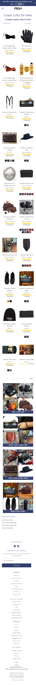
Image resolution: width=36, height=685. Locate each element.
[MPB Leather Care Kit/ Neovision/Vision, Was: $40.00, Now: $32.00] (26, 68)
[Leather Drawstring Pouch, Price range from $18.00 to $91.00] (26, 207)
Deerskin (16, 653)
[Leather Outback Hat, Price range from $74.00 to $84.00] (26, 137)
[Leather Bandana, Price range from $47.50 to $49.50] (26, 245)
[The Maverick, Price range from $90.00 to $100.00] (26, 36)
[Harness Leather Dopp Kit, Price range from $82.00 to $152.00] (9, 207)
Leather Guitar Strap (26, 359)
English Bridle (16, 658)
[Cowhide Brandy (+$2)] (28, 265)
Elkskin (16, 656)
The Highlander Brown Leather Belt (9, 79)
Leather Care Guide (16, 618)
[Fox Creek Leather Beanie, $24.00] (9, 314)
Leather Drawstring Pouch (27, 218)
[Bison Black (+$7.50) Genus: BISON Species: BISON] (13, 161)
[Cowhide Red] (28, 230)
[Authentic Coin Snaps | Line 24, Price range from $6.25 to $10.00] (9, 173)
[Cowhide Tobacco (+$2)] (30, 265)
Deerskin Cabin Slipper (9, 289)
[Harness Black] (6, 161)
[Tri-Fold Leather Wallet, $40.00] (26, 314)
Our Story (16, 581)
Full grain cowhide (16, 650)
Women (16, 627)
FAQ (16, 607)
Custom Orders (16, 602)
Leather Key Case (9, 359)
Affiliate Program (16, 612)
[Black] (25, 125)
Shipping (16, 610)
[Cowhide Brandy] (30, 230)
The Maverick (26, 46)
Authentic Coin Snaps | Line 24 (9, 184)
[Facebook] (15, 546)
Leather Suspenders (9, 112)
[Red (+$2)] (25, 194)
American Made (16, 578)
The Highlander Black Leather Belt (9, 47)
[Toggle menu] (2, 8)
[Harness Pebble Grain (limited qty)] (11, 161)
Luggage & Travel (16, 638)
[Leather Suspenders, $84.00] (9, 102)
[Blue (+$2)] (28, 194)
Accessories (16, 641)
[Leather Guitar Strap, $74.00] (26, 349)
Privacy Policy (16, 594)
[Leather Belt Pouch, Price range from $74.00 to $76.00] (26, 173)
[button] (18, 23)
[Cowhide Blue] (25, 230)
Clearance (16, 643)
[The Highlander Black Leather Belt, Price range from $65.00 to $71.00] (9, 36)
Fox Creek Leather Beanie (9, 325)
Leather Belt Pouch (26, 183)
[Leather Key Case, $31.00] (9, 349)
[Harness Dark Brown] (8, 161)
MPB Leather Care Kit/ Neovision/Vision (26, 79)
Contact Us (16, 591)
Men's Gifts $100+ (7, 528)
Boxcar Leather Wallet (9, 149)
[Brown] (28, 125)
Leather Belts (17, 633)
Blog (16, 586)
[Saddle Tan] (8, 301)
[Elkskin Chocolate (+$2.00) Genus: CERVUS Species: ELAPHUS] (30, 232)
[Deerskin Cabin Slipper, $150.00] (9, 278)
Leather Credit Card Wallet (26, 113)
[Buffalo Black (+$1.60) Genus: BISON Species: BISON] (23, 232)
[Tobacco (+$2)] (32, 194)
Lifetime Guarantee (16, 583)
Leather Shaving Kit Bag (26, 289)
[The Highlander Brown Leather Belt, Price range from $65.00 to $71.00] (9, 68)
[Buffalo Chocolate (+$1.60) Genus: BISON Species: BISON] (25, 232)
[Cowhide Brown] (23, 230)
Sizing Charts (17, 604)
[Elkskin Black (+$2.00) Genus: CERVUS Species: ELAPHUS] (28, 232)
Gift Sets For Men (7, 520)
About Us (16, 575)
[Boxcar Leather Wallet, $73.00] (9, 137)
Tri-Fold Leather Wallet (26, 325)
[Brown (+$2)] (23, 194)
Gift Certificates (16, 615)
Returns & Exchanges (16, 599)
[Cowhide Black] (20, 230)
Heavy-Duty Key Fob (9, 255)
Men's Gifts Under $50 (9, 523)
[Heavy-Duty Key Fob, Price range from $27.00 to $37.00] (9, 245)
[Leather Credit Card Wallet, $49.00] (26, 102)
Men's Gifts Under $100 (9, 525)
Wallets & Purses (16, 635)
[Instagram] (18, 546)
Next (31, 378)
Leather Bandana (26, 255)
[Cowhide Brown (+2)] (25, 265)
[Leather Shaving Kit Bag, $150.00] (26, 278)
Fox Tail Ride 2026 (16, 589)
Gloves (17, 630)
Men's (16, 625)
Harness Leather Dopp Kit (10, 218)
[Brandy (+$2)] (30, 194)
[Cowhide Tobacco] (32, 230)
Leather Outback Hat (26, 149)
